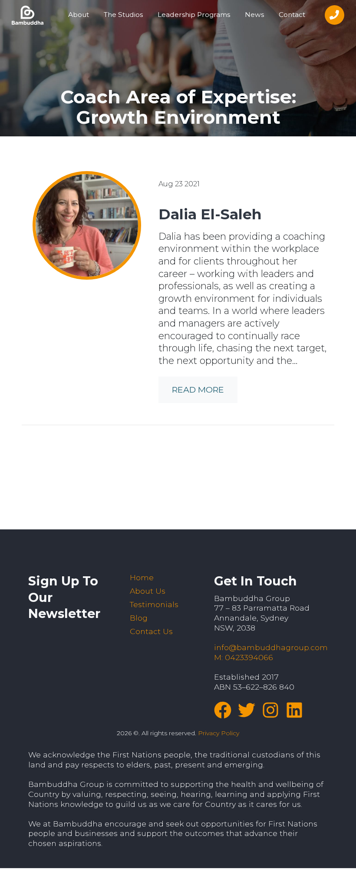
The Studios (123, 14)
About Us (147, 590)
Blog (139, 617)
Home (142, 577)
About (78, 14)
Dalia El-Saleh (209, 214)
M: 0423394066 (243, 657)
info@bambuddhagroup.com (271, 647)
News (254, 14)
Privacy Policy (218, 733)
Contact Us (151, 631)
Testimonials (154, 604)
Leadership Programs (194, 14)
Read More (198, 389)
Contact (292, 14)
